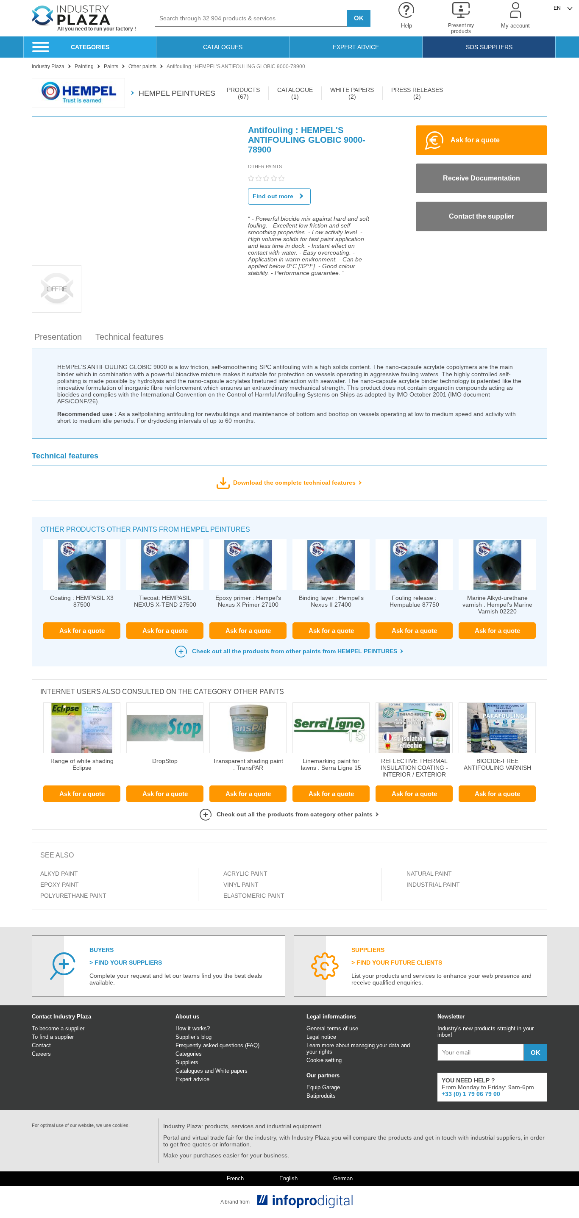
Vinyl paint (241, 884)
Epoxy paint (59, 884)
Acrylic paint (245, 873)
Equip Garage (323, 1087)
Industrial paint (433, 884)
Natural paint (429, 873)
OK (359, 18)
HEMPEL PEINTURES (177, 93)
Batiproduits (321, 1096)
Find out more (273, 196)
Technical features (129, 336)
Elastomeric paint (253, 895)
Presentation (58, 336)
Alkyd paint (59, 873)
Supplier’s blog (193, 1037)
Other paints (265, 166)
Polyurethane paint (73, 895)
